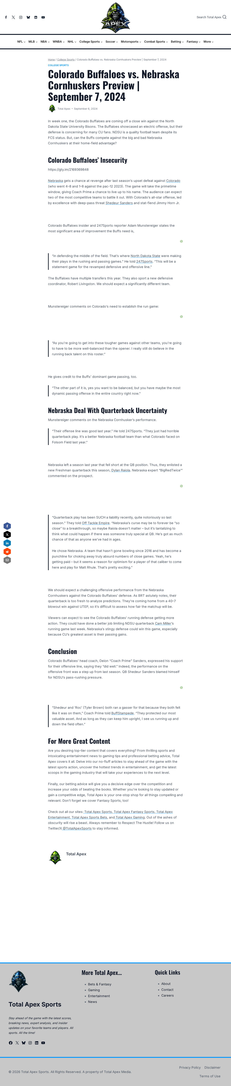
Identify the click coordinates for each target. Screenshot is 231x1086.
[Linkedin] (35, 17)
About (166, 984)
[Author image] (52, 109)
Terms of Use (210, 1076)
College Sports (58, 65)
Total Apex (64, 108)
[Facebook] (6, 17)
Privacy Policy (190, 1067)
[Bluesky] (28, 17)
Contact (167, 990)
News (92, 1002)
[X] (13, 17)
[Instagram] (21, 17)
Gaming (94, 990)
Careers (167, 995)
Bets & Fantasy (99, 984)
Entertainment (99, 996)
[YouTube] (43, 17)
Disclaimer (212, 1067)
